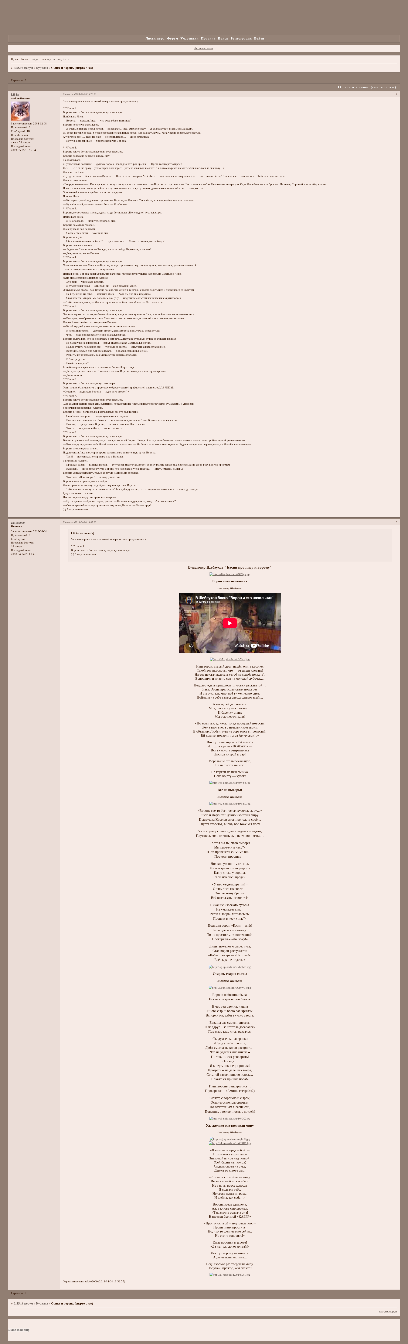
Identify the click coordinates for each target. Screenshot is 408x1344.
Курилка (42, 67)
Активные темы (203, 48)
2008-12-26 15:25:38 (85, 94)
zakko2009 (18, 522)
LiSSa (15, 94)
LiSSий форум (23, 67)
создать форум (388, 1311)
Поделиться (69, 94)
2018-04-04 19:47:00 (85, 522)
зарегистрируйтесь (58, 59)
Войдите (36, 59)
